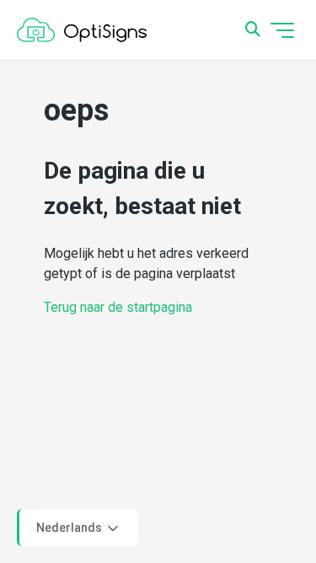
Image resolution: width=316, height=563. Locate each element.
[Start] (82, 30)
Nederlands (70, 527)
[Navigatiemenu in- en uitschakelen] (282, 30)
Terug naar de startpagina (118, 307)
